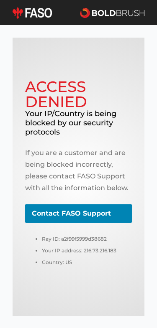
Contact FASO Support (71, 213)
